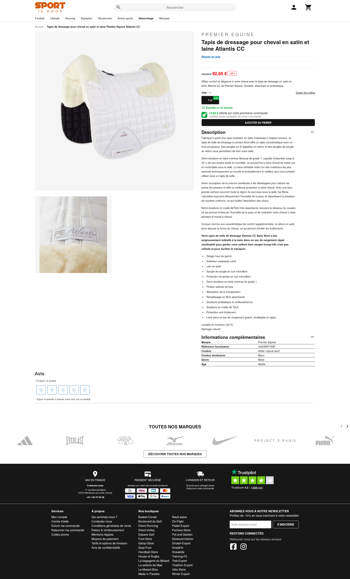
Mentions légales (103, 534)
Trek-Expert (179, 561)
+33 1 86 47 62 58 (95, 497)
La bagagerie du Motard (153, 561)
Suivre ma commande (65, 526)
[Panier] (308, 7)
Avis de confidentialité (106, 547)
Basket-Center (147, 517)
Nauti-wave (179, 517)
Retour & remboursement (108, 530)
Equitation (86, 18)
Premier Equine (228, 34)
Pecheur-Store (181, 530)
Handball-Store (148, 552)
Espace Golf (146, 534)
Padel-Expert (180, 526)
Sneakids (178, 552)
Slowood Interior (182, 539)
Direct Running (148, 526)
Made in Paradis (149, 574)
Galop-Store (146, 543)
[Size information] (210, 92)
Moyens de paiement (105, 539)
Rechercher (175, 7)
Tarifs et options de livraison (109, 543)
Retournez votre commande (200, 488)
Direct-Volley (146, 530)
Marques (164, 18)
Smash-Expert (181, 543)
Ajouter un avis (210, 56)
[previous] (341, 427)
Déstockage (146, 18)
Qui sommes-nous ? (104, 517)
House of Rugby (148, 556)
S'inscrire (285, 524)
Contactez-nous (95, 485)
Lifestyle (55, 18)
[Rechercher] (118, 7)
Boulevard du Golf (150, 521)
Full (213, 99)
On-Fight (177, 521)
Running (70, 18)
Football (39, 18)
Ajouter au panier (258, 122)
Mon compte (59, 517)
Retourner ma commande (67, 530)
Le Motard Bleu (148, 569)
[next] (347, 427)
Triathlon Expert (182, 565)
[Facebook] (233, 547)
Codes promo (60, 534)
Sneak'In (177, 547)
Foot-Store (145, 539)
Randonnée (105, 18)
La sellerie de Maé (150, 565)
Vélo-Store (179, 569)
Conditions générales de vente (111, 526)
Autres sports (125, 18)
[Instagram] (243, 547)
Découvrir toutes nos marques (175, 454)
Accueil (39, 26)
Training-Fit (179, 556)
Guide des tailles (305, 92)
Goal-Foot (144, 547)
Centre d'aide (60, 521)
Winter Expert (181, 574)
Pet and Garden (182, 534)
